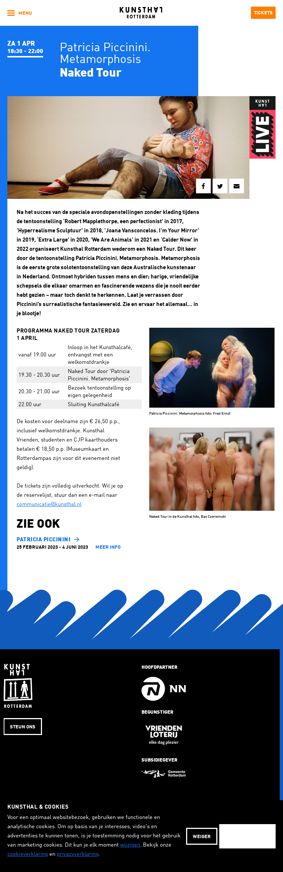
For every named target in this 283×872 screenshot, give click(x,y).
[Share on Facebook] (203, 186)
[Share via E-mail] (236, 186)
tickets (263, 13)
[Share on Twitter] (220, 186)
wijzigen (130, 845)
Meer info (107, 547)
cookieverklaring (27, 854)
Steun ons (22, 727)
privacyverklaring (78, 854)
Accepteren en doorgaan (247, 837)
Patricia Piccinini (43, 540)
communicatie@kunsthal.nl (49, 504)
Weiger (202, 836)
